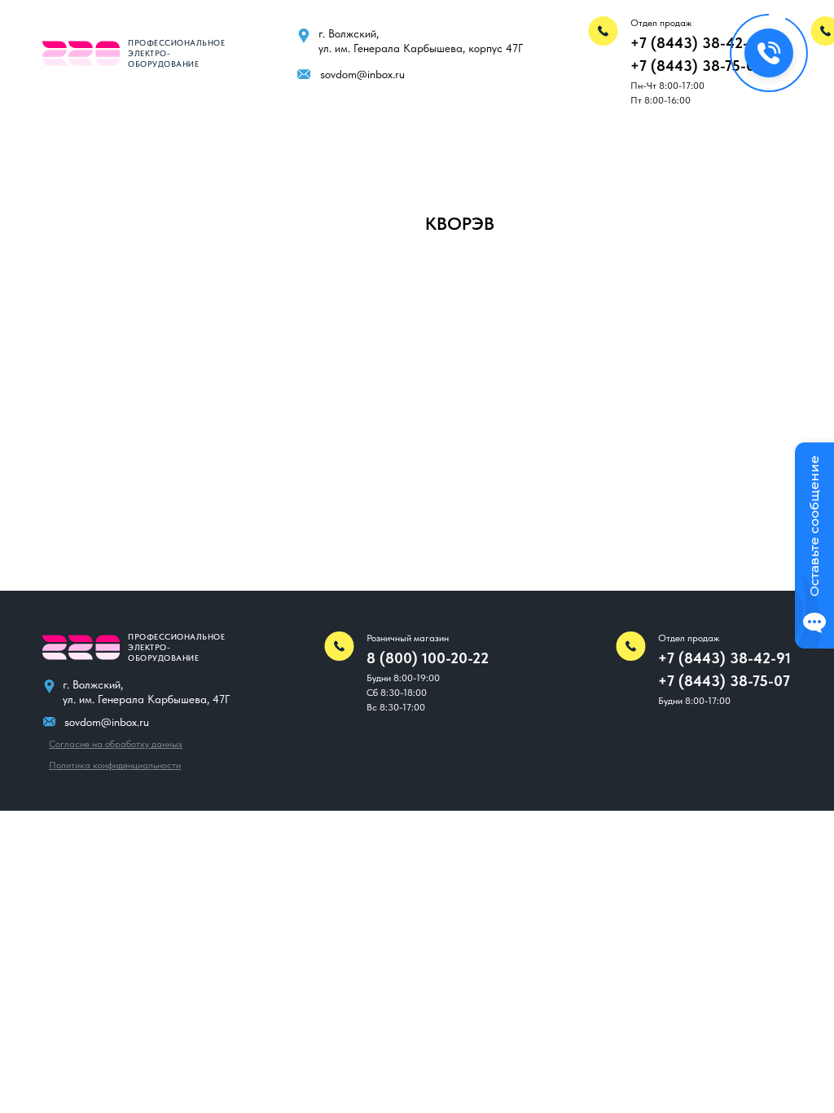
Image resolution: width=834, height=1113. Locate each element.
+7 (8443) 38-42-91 (696, 42)
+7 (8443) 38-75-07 (696, 65)
